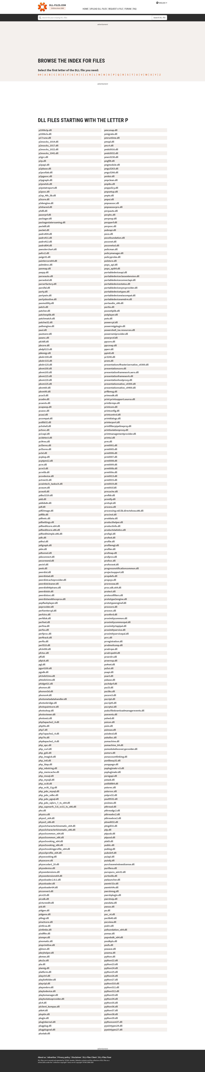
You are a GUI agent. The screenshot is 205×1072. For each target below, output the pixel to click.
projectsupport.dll (114, 572)
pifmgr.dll (44, 918)
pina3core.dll (46, 921)
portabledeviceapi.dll (115, 272)
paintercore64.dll (48, 260)
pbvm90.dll (45, 391)
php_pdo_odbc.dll (48, 795)
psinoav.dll (110, 729)
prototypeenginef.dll (115, 602)
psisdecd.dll (110, 733)
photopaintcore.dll (49, 706)
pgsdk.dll (43, 672)
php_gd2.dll (45, 752)
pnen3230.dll (111, 157)
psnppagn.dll (111, 764)
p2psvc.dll (44, 191)
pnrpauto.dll (111, 210)
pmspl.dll (109, 141)
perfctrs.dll (44, 614)
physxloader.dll (47, 883)
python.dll (109, 956)
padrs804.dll (45, 245)
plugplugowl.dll (47, 1029)
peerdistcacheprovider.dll (52, 579)
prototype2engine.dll (115, 599)
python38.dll (111, 1014)
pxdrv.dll (109, 925)
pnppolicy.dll (111, 187)
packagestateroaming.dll (52, 222)
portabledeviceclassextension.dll (121, 276)
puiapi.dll (109, 856)
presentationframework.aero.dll (121, 372)
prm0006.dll (110, 453)
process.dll (110, 506)
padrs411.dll (45, 237)
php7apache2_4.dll (49, 733)
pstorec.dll (110, 787)
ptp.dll (107, 829)
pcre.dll (43, 464)
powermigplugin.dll (114, 326)
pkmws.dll (44, 956)
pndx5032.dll (111, 153)
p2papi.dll (44, 164)
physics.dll (44, 814)
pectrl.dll (43, 564)
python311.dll (111, 987)
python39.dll (111, 1018)
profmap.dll (110, 552)
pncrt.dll (108, 145)
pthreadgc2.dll (112, 810)
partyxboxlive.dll (47, 299)
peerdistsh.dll (46, 591)
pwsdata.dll (110, 902)
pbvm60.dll (45, 387)
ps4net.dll (109, 664)
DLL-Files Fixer (104, 1057)
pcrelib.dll (44, 472)
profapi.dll (109, 533)
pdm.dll (43, 549)
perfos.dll (44, 629)
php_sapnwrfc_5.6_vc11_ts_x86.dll (57, 806)
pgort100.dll (45, 668)
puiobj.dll (109, 860)
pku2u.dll (44, 960)
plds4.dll (43, 1010)
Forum (128, 9)
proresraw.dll (111, 583)
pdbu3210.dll (46, 495)
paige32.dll (44, 257)
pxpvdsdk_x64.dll (113, 937)
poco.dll (108, 233)
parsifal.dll (44, 287)
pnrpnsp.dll (110, 218)
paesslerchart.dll (48, 249)
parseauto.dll (46, 276)
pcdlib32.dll (45, 422)
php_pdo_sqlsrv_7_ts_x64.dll (54, 802)
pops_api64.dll (112, 268)
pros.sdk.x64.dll (112, 587)
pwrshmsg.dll (111, 891)
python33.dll (111, 995)
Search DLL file (159, 17)
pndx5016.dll (111, 149)
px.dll (107, 910)
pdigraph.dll (45, 545)
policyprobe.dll (112, 257)
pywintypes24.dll (113, 1025)
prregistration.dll (113, 641)
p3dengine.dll (46, 203)
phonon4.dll (45, 695)
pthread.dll (110, 806)
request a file (115, 9)
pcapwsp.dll (45, 406)
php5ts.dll (44, 725)
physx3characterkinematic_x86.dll (57, 829)
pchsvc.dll (44, 429)
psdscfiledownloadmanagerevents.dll (124, 710)
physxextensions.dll (49, 872)
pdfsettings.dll (46, 522)
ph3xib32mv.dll (47, 675)
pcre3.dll (43, 468)
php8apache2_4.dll (49, 741)
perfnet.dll (44, 622)
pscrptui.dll (110, 706)
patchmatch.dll (47, 318)
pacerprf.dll (45, 214)
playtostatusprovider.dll (51, 998)
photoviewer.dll (47, 714)
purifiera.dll (110, 868)
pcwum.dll (44, 487)
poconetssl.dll (111, 245)
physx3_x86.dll (46, 822)
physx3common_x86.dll (51, 837)
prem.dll (108, 360)
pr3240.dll (109, 356)
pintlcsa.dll (44, 925)
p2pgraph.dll (45, 180)
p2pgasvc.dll (45, 176)
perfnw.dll (44, 626)
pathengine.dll (46, 326)
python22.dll (111, 960)
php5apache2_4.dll (49, 722)
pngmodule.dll (112, 164)
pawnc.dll (44, 337)
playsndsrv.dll (46, 987)
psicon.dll (109, 722)
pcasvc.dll (44, 410)
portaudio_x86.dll (113, 303)
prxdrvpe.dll (110, 649)
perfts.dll (43, 641)
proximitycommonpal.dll (117, 622)
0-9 (39, 74)
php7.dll (43, 729)
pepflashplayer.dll (48, 602)
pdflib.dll (43, 514)
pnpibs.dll (109, 183)
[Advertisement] (102, 40)
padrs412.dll (45, 241)
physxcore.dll (46, 860)
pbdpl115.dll (45, 349)
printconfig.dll (111, 410)
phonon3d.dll (46, 691)
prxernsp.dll (110, 660)
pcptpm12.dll (46, 460)
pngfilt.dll (109, 160)
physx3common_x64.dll (51, 833)
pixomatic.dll (46, 941)
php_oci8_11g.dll (48, 787)
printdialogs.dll (112, 418)
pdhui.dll (43, 541)
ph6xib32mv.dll (47, 679)
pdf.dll (42, 506)
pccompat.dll (45, 418)
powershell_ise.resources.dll (119, 330)
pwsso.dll (109, 906)
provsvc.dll (110, 610)
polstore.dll (110, 260)
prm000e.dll (110, 472)
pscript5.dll (110, 702)
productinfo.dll (112, 526)
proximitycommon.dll (115, 618)
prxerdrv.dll (110, 656)
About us (42, 1057)
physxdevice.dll (47, 868)
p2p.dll (42, 160)
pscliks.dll (109, 691)
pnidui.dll (109, 176)
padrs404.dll (45, 233)
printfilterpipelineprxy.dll (117, 426)
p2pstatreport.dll (48, 187)
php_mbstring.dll (48, 768)
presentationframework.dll (118, 376)
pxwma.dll (109, 952)
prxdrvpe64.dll (112, 652)
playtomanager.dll (48, 995)
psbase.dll (109, 679)
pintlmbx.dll (45, 929)
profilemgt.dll (111, 545)
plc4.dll (42, 1002)
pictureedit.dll (46, 902)
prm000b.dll (110, 468)
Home (85, 9)
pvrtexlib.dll (110, 875)
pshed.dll (109, 718)
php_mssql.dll (46, 775)
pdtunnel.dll (45, 552)
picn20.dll (44, 895)
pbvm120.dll (45, 380)
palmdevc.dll (45, 264)
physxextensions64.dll (50, 875)
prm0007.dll (110, 456)
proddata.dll (111, 518)
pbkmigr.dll (45, 353)
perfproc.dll (45, 633)
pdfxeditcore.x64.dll (49, 526)
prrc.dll (108, 637)
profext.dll (109, 537)
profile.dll (109, 541)
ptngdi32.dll (110, 825)
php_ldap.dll (45, 764)
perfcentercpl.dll (47, 610)
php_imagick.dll (47, 756)
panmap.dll (45, 268)
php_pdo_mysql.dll (49, 791)
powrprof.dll (111, 337)
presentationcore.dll (115, 368)
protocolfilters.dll (113, 595)
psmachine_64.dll (113, 745)
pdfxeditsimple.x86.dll (50, 533)
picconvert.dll (46, 891)
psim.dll (108, 725)
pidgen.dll (44, 910)
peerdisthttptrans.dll (50, 587)
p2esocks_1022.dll (48, 149)
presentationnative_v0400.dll (120, 387)
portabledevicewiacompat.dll (119, 295)
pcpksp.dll (44, 456)
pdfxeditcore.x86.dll (49, 529)
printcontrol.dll (112, 414)
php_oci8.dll (45, 783)
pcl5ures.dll (45, 449)
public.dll (109, 845)
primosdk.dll (111, 395)
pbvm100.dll (45, 368)
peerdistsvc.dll (46, 595)
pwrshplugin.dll (112, 895)
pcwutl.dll (44, 491)
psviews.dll (110, 802)
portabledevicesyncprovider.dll (120, 287)
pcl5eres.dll (45, 445)
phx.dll (42, 810)
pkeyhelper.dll (46, 952)
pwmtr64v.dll (111, 887)
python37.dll (111, 1010)
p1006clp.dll (45, 130)
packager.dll (45, 218)
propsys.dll (110, 579)
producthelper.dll (113, 522)
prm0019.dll (110, 483)
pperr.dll (108, 349)
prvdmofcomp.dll (113, 645)
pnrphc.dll (109, 214)
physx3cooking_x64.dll (51, 841)
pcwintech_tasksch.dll (50, 483)
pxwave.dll (110, 948)
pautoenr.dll (45, 333)
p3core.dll (44, 199)
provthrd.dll (110, 614)
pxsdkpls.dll (110, 941)
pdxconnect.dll (46, 556)
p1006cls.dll (45, 134)
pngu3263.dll (111, 168)
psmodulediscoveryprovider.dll (120, 749)
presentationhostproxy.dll (118, 380)
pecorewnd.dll (46, 560)
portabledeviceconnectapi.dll (119, 280)
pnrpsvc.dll (110, 226)
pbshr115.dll (45, 360)
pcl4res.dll (44, 441)
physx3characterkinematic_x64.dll (57, 825)
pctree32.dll (45, 479)
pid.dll (42, 906)
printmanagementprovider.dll (120, 433)
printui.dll (109, 437)
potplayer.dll (111, 314)
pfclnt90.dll (45, 649)
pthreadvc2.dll (112, 814)
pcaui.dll (43, 414)
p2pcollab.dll (45, 172)
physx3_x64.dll (46, 818)
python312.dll (111, 991)
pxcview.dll (110, 921)
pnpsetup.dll (111, 191)
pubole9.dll (110, 852)
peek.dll (43, 568)
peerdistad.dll (46, 576)
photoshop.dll (46, 710)
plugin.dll (44, 1018)
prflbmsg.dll (110, 391)
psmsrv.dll (109, 752)
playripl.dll (44, 983)
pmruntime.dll (112, 137)
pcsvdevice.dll (46, 476)
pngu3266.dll (111, 172)
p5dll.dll (43, 210)
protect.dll (110, 591)
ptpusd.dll (109, 837)
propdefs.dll (110, 576)
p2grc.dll (43, 157)
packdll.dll (44, 226)
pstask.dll (109, 779)
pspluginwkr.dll (112, 772)
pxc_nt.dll (109, 914)
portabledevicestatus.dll (117, 283)
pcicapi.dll (44, 433)
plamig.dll (44, 968)
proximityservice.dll (114, 629)
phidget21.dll (46, 683)
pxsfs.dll (108, 945)
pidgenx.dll (45, 914)
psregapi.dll (110, 775)
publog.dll (109, 848)
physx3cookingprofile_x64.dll (54, 848)
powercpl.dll (111, 322)
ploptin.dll (44, 1014)
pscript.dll (109, 699)
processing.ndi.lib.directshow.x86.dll (123, 510)
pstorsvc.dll (110, 791)
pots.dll (108, 318)
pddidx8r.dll (45, 503)
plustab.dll (44, 1033)
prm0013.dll (110, 476)
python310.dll (111, 983)
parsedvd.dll (45, 280)
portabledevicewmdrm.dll (118, 299)
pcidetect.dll (45, 437)
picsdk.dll (44, 898)
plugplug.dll (45, 1025)
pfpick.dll (44, 660)
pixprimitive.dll (47, 945)
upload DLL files (98, 9)
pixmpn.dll (44, 937)
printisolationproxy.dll (116, 429)
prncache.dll (111, 491)
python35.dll (111, 1002)
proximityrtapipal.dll (115, 626)
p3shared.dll (45, 207)
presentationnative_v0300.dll (120, 383)
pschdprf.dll (110, 683)
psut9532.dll (110, 798)
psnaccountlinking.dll (115, 756)
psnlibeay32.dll (112, 760)
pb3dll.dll (44, 341)
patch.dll (43, 306)
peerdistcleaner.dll (49, 583)
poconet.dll (110, 241)
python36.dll (111, 1006)
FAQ (134, 9)
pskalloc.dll (110, 737)
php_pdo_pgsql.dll (49, 798)
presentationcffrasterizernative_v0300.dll (126, 364)
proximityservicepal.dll (116, 633)
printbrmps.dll (112, 403)
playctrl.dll (44, 975)
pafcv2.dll (44, 253)
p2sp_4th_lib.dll (47, 195)
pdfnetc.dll (44, 518)
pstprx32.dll (110, 795)
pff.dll (42, 656)
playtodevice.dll (47, 991)
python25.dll (111, 971)
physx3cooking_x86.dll (51, 845)
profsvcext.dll (111, 564)
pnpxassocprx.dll (113, 207)
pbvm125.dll (45, 383)
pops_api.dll (110, 264)
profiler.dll (109, 549)
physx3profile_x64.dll (50, 852)
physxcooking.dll (48, 856)
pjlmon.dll (44, 948)
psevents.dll (110, 714)
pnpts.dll (109, 195)
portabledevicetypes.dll (116, 291)
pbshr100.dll (45, 356)
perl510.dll (44, 645)
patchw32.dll (45, 322)
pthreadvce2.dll (112, 818)
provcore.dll (110, 606)
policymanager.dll (113, 253)
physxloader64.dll (48, 887)
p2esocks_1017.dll (48, 145)
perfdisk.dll (45, 618)
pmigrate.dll (110, 134)
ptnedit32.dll (111, 822)
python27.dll (111, 979)
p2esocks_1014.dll (48, 141)
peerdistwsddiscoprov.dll (52, 599)
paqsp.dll (43, 272)
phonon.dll (44, 687)
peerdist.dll (45, 572)
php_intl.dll (45, 760)
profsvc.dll (110, 560)
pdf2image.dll (46, 510)
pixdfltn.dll (44, 933)
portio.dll (109, 306)
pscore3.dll (110, 695)
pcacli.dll (43, 395)
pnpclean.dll (111, 180)
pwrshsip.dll (110, 898)
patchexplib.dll (47, 314)
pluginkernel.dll (47, 1021)
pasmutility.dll (46, 303)
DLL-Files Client (90, 1057)
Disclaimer (76, 1057)
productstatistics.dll (115, 529)
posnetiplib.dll (112, 310)
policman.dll (111, 249)
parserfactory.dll (47, 283)
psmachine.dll (111, 741)
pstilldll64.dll (111, 783)
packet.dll (44, 230)
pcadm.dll (44, 399)
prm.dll (108, 441)
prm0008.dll (110, 460)
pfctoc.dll (44, 652)
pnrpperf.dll (110, 222)
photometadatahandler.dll (53, 699)
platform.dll (45, 971)
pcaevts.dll (44, 403)
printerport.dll (112, 422)
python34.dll (111, 998)
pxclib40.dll (110, 918)
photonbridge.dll (48, 702)
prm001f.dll (110, 487)
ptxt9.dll (108, 841)
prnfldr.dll (109, 495)
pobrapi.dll (110, 230)
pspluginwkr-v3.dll (114, 768)
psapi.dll (108, 672)
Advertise (51, 1057)
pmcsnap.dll (110, 130)
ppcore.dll (109, 341)
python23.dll (111, 964)
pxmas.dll (109, 933)
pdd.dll (42, 499)
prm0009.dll (110, 464)
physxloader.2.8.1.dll (50, 879)
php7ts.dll (44, 737)
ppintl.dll (109, 353)
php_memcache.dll (49, 772)
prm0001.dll (110, 445)
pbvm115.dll (45, 376)
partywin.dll (45, 295)
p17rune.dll (45, 137)
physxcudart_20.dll (49, 864)
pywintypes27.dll (113, 1029)
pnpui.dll (109, 199)
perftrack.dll (45, 637)
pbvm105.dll (45, 372)
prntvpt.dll (110, 503)
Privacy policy (63, 1057)
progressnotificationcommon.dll (121, 568)
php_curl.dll (45, 749)
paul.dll (43, 330)
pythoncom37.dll (113, 1021)
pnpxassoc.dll (111, 203)
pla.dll (42, 964)
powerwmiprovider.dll (116, 333)
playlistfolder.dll (47, 979)
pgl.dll (42, 664)
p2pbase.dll (45, 168)
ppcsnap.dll (110, 345)
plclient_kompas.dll (49, 1006)
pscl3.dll (108, 687)
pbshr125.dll (45, 364)
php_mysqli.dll (46, 779)
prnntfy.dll (109, 499)
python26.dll (111, 975)
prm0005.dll (110, 449)
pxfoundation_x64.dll (115, 929)
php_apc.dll (45, 745)
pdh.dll (42, 537)
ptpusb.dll (109, 833)
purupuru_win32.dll (115, 872)
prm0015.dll (110, 479)
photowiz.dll (45, 718)
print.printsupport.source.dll (119, 399)
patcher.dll (44, 310)
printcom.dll (110, 406)
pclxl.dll (43, 453)
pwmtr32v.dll (111, 883)
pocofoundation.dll (114, 237)
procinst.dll (110, 514)
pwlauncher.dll (112, 879)
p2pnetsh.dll (45, 183)
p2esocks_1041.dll (48, 153)
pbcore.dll (44, 345)
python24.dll (111, 968)
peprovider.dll (46, 606)
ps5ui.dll (108, 668)
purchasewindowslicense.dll (119, 864)
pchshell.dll (45, 426)
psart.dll (108, 675)
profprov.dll (110, 556)
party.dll (43, 291)
